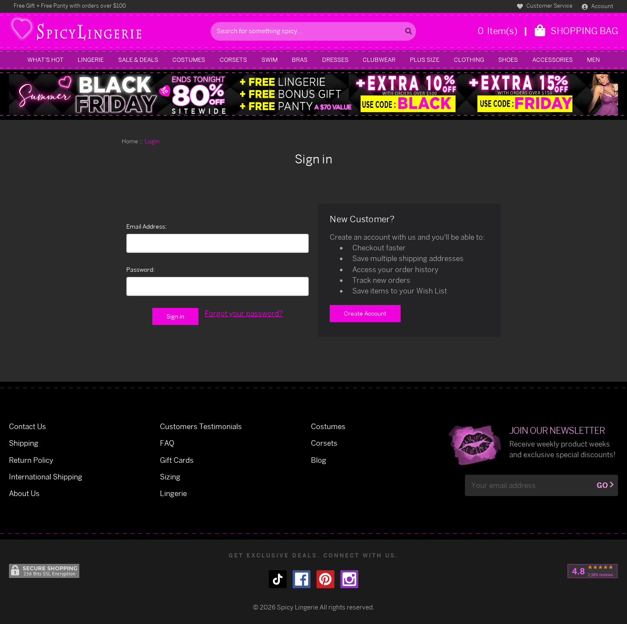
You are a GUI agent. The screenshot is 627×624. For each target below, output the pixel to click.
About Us (24, 493)
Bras (300, 59)
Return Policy (31, 460)
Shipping (23, 442)
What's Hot (45, 59)
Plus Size (424, 59)
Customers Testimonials (201, 426)
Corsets (233, 59)
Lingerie (91, 59)
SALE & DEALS (138, 59)
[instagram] (349, 579)
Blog (318, 460)
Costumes (188, 59)
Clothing (469, 59)
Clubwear (379, 59)
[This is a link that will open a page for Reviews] (592, 571)
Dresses (335, 59)
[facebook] (302, 579)
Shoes (508, 59)
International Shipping (45, 476)
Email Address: (146, 226)
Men (593, 59)
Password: (140, 269)
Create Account (365, 313)
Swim (269, 59)
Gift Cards (177, 460)
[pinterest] (325, 579)
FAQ (167, 442)
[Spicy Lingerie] (107, 31)
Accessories (552, 59)
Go (602, 485)
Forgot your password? (244, 313)
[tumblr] (278, 579)
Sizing (170, 476)
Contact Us (27, 426)
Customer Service (548, 5)
